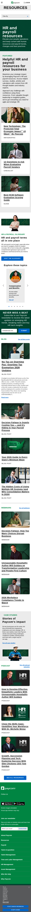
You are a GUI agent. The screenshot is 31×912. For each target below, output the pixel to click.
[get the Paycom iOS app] (7, 803)
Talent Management (8, 855)
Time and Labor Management (11, 859)
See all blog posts (24, 339)
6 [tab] (22, 306)
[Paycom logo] (15, 2)
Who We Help (6, 874)
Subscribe (23, 828)
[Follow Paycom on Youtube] (19, 798)
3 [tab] (14, 306)
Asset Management (8, 869)
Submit (24, 330)
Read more (5, 397)
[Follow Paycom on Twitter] (7, 798)
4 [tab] (17, 306)
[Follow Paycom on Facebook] (11, 798)
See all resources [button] (15, 777)
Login (27, 2)
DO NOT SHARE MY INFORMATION (15, 906)
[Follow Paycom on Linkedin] (3, 798)
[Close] (29, 887)
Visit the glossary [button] (12, 258)
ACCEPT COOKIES (15, 909)
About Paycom (6, 835)
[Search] (23, 2)
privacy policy (6, 902)
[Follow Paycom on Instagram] (15, 798)
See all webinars (24, 508)
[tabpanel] (15, 287)
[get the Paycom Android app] (19, 803)
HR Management (7, 864)
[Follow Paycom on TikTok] (23, 798)
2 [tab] (11, 306)
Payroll (3, 845)
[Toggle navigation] (2, 2)
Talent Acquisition (7, 850)
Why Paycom (6, 879)
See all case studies (8, 643)
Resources (5, 840)
